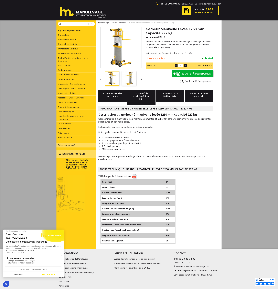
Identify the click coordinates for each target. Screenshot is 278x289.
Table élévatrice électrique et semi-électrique (73, 59)
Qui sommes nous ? (66, 145)
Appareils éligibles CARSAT (69, 30)
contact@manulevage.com (210, 3)
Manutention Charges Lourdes (71, 84)
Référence (151, 37)
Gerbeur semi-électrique (68, 74)
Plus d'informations (156, 58)
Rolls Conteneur (65, 137)
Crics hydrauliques (66, 111)
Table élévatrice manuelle (69, 53)
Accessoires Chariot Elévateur (71, 97)
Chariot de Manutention (68, 107)
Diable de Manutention (68, 102)
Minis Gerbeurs (65, 65)
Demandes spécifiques (73, 154)
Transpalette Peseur (67, 39)
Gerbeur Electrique (66, 79)
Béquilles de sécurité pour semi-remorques (72, 117)
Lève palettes (64, 128)
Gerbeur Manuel (65, 70)
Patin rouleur (63, 133)
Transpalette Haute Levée (69, 44)
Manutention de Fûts (67, 93)
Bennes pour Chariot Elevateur (71, 88)
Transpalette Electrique (68, 48)
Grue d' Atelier (64, 123)
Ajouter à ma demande (196, 73)
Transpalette (63, 35)
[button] (157, 176)
